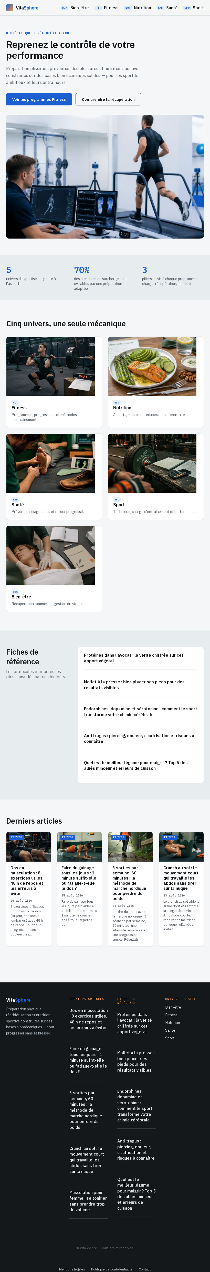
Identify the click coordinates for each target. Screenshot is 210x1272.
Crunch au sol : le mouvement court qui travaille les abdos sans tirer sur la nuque (86, 1160)
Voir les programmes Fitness (39, 99)
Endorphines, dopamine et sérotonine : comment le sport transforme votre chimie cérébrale (140, 711)
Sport (194, 7)
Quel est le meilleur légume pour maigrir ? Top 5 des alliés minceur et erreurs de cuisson (136, 765)
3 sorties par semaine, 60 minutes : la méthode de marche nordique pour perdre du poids (85, 1110)
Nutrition (138, 7)
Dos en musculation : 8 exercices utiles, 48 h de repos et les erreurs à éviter (88, 1019)
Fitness (107, 7)
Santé (168, 7)
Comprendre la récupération (108, 99)
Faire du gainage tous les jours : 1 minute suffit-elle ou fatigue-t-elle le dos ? (88, 1060)
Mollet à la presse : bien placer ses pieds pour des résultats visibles (134, 684)
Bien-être (75, 7)
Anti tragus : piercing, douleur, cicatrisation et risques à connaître (139, 738)
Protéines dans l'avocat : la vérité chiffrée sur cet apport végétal (133, 658)
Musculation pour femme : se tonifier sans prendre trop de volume (88, 1201)
